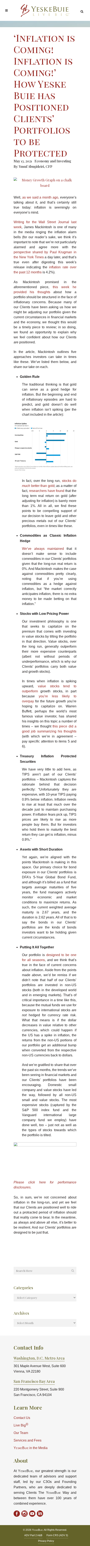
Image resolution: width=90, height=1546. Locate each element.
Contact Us (22, 1418)
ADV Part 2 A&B (33, 1535)
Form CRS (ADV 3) (57, 1535)
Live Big (21, 1425)
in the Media (31, 1448)
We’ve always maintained (43, 548)
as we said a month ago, (40, 197)
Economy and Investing (53, 161)
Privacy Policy (46, 1541)
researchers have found (46, 491)
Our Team (21, 1433)
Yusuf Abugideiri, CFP (35, 166)
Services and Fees (27, 1440)
